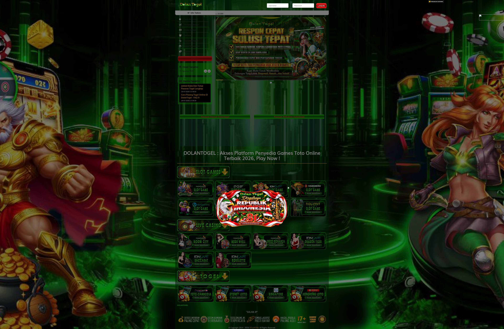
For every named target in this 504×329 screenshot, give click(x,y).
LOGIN (321, 5)
